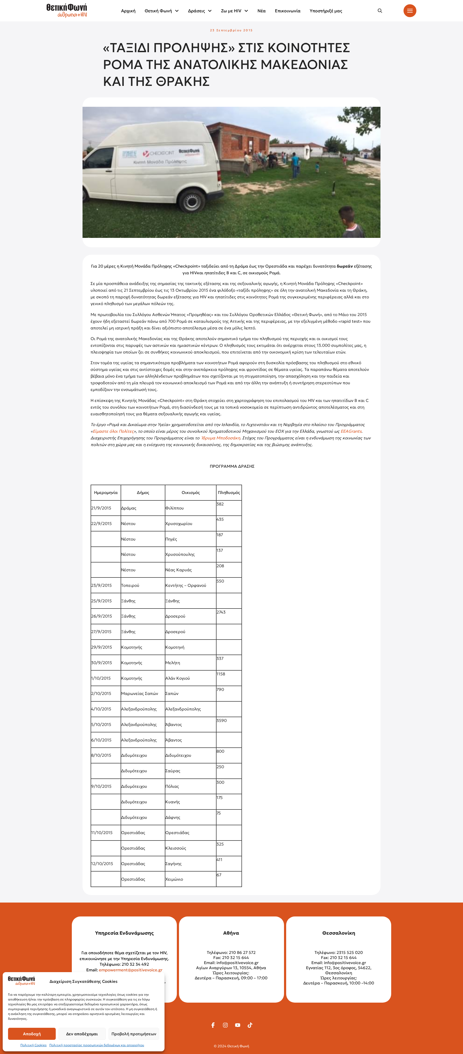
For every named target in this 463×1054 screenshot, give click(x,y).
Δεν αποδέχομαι (82, 1033)
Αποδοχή (32, 1033)
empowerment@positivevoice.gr (130, 969)
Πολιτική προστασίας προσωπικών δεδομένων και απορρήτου (96, 1045)
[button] (380, 10)
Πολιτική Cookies (33, 1045)
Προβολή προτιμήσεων (133, 1033)
